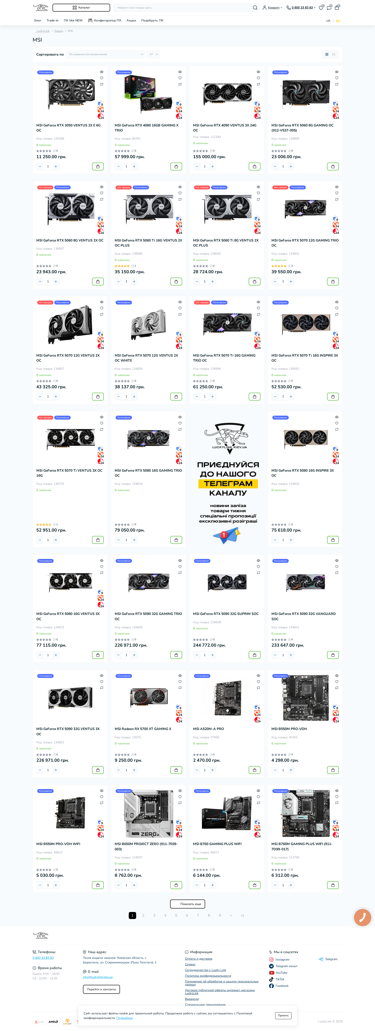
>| (242, 915)
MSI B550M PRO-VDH (289, 728)
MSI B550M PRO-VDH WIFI (58, 844)
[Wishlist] (101, 78)
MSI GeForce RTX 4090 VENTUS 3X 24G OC (224, 128)
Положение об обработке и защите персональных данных (222, 983)
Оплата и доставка (198, 959)
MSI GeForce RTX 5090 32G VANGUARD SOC (303, 616)
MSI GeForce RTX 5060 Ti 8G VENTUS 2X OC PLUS (226, 243)
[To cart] (98, 166)
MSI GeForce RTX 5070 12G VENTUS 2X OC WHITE (146, 358)
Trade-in (53, 20)
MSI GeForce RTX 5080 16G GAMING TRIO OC (148, 473)
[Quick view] (101, 72)
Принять (283, 1015)
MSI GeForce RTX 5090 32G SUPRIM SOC (226, 613)
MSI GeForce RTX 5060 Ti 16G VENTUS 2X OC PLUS (148, 243)
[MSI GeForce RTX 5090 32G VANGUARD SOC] (305, 583)
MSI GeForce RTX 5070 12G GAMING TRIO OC (305, 243)
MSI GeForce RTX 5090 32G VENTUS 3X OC (68, 731)
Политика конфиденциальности (208, 976)
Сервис (190, 964)
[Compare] (101, 84)
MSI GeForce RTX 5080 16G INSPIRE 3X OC (302, 473)
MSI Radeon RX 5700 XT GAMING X (143, 728)
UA (328, 21)
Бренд (59, 31)
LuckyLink (43, 31)
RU (338, 21)
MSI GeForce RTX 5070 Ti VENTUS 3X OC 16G (69, 473)
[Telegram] (226, 479)
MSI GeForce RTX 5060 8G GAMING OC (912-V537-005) (302, 128)
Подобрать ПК (152, 20)
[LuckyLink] (109, 935)
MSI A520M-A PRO (208, 728)
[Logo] (41, 8)
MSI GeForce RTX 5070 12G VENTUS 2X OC (68, 358)
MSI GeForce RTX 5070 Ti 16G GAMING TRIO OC (224, 358)
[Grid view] (327, 54)
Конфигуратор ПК (107, 20)
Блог (37, 20)
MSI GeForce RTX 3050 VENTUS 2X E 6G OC (68, 128)
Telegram (331, 959)
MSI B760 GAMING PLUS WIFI (217, 844)
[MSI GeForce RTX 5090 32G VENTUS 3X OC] (70, 698)
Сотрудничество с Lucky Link (205, 970)
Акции (131, 20)
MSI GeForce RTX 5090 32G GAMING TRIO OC (148, 616)
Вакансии (192, 999)
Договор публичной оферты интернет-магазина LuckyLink (220, 991)
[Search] (255, 7)
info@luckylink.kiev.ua (98, 977)
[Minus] (40, 166)
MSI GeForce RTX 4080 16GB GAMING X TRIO (146, 128)
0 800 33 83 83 (43, 958)
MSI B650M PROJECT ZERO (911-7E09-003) (146, 846)
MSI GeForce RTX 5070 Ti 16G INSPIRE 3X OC (304, 358)
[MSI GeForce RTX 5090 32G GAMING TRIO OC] (148, 583)
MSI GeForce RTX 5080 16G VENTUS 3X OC (68, 616)
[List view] (334, 54)
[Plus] (55, 166)
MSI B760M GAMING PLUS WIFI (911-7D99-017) (302, 846)
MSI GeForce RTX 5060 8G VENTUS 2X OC (70, 240)
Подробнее (124, 1018)
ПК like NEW (73, 20)
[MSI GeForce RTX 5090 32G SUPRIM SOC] (227, 583)
